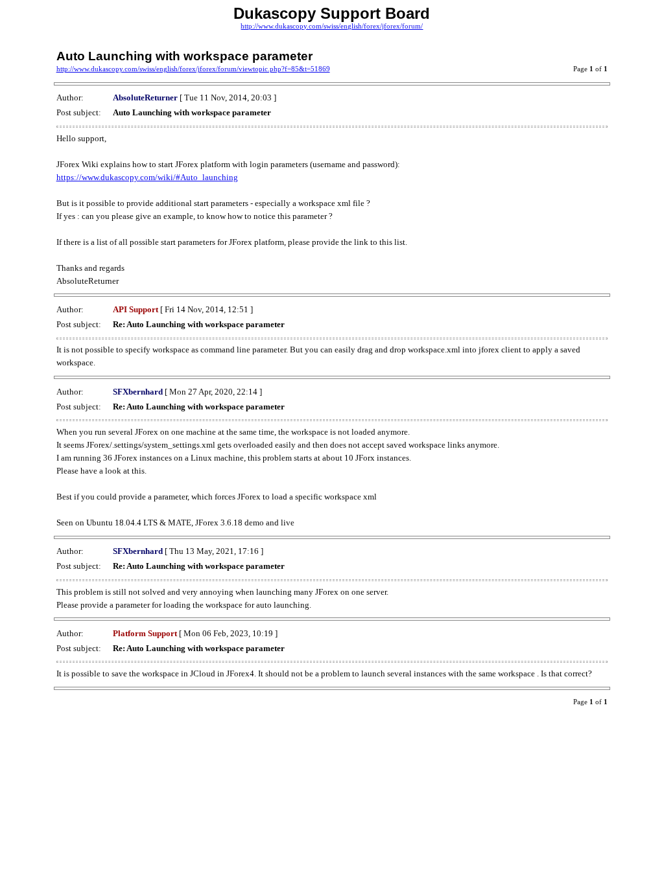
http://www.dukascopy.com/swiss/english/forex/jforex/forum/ (332, 26)
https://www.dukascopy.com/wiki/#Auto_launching (147, 177)
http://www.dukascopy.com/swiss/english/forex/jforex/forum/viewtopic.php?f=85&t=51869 (193, 69)
